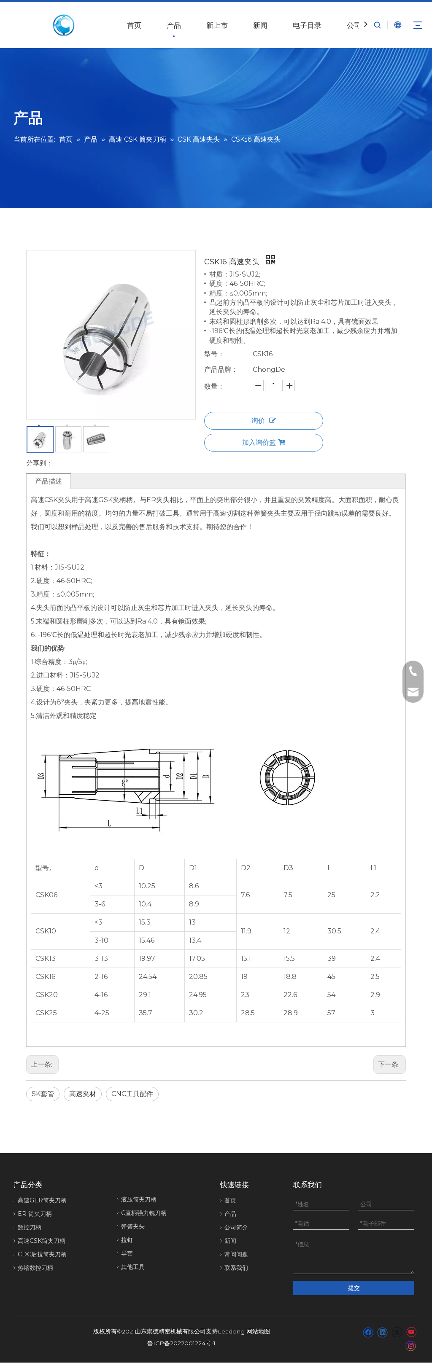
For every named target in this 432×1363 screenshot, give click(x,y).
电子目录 (307, 25)
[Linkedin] (382, 1332)
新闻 (260, 25)
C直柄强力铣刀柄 (144, 1213)
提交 (354, 1288)
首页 (134, 25)
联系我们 (236, 1268)
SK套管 (43, 1094)
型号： (214, 354)
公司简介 (236, 1227)
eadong (233, 1331)
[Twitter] (397, 1332)
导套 (127, 1253)
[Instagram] (410, 1345)
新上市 (217, 25)
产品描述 (48, 481)
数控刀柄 (29, 1227)
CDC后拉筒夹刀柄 (42, 1254)
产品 (174, 25)
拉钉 (127, 1240)
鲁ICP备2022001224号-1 (181, 1343)
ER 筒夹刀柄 (35, 1214)
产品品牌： (221, 370)
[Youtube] (411, 1332)
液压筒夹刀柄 (139, 1199)
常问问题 (236, 1254)
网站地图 (258, 1331)
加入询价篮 (259, 442)
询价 (258, 421)
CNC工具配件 (132, 1094)
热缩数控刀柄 (35, 1268)
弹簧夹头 (133, 1226)
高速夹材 (82, 1094)
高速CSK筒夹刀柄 (41, 1241)
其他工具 (133, 1267)
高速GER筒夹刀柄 (42, 1200)
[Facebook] (368, 1332)
